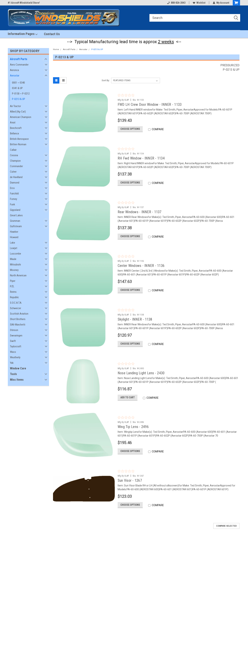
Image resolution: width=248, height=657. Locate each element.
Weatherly (15, 357)
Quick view (84, 132)
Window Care (18, 368)
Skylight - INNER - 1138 (135, 319)
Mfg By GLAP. (123, 100)
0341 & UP (17, 88)
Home (56, 49)
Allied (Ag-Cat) (18, 111)
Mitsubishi (15, 264)
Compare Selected (226, 526)
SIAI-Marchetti (17, 324)
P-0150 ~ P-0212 (21, 93)
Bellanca (14, 133)
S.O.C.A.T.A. (16, 302)
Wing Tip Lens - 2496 (133, 427)
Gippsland (15, 210)
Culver (13, 171)
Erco (12, 188)
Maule (13, 259)
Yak (12, 362)
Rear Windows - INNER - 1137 (140, 212)
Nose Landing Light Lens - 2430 (141, 373)
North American (18, 275)
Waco (13, 352)
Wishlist (200, 2)
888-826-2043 (178, 2)
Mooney (14, 270)
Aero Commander (19, 64)
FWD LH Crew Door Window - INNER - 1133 (150, 104)
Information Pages (21, 34)
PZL (12, 286)
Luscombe (15, 253)
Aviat (12, 122)
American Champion (20, 117)
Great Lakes (16, 215)
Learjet (13, 248)
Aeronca (14, 70)
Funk (12, 204)
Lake (12, 242)
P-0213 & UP (18, 99)
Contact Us (52, 34)
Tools (13, 374)
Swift (13, 341)
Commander (16, 166)
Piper (12, 281)
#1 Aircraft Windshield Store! (24, 2)
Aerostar (14, 75)
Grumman (15, 220)
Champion (15, 160)
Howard (14, 237)
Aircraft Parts (18, 59)
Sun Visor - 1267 (130, 480)
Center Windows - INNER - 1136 (141, 265)
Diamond (14, 182)
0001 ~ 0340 (18, 82)
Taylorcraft (15, 346)
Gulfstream (16, 226)
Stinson (14, 330)
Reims (13, 291)
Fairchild (14, 193)
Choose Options (130, 128)
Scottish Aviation (19, 313)
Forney (13, 199)
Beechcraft (16, 128)
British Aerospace (19, 139)
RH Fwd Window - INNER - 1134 (141, 158)
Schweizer (15, 308)
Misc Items (17, 379)
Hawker (14, 231)
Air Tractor (15, 106)
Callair (13, 149)
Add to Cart (127, 397)
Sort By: (106, 80)
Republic (14, 297)
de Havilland (16, 177)
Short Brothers (17, 319)
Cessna (14, 155)
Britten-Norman (18, 144)
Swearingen (16, 335)
